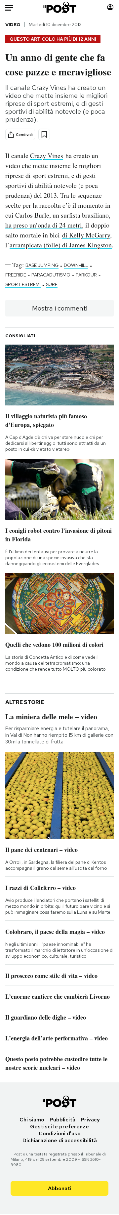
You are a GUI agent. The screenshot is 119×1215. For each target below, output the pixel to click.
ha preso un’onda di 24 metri (43, 225)
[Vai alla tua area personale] (110, 7)
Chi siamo (32, 1119)
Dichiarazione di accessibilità (59, 1140)
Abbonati (59, 1188)
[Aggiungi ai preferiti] (44, 134)
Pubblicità (62, 1119)
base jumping (42, 265)
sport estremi (23, 284)
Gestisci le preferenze (59, 1126)
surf (52, 284)
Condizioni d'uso (60, 1133)
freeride (15, 275)
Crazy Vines (46, 155)
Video (12, 24)
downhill (76, 265)
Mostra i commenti (59, 308)
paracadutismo (50, 275)
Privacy (90, 1119)
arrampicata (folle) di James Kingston (61, 244)
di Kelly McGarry (86, 234)
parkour (86, 275)
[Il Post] (60, 7)
